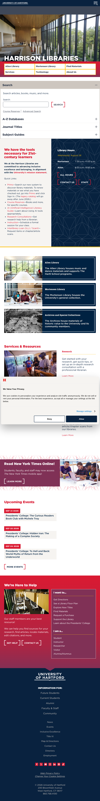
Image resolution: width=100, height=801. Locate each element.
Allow (81, 419)
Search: (6, 99)
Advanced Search (32, 111)
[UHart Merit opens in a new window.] (58, 764)
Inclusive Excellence (50, 731)
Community (50, 713)
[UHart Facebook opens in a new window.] (36, 764)
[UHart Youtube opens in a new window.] (45, 764)
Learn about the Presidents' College (72, 623)
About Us (71, 72)
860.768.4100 (50, 793)
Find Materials (74, 66)
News (50, 722)
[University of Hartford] (15, 3)
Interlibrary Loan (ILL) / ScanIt (23, 228)
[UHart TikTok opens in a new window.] (63, 764)
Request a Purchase (64, 615)
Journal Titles (12, 126)
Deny (49, 419)
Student (58, 638)
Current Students (50, 697)
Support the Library (64, 619)
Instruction (12, 222)
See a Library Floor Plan (66, 603)
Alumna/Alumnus (62, 653)
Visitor (57, 650)
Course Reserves (11, 111)
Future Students (50, 692)
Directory (50, 750)
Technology (42, 72)
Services (9, 72)
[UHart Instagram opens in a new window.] (50, 764)
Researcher (59, 646)
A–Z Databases (13, 119)
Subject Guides (13, 134)
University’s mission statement (30, 172)
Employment (50, 755)
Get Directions (61, 599)
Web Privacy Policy (50, 773)
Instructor (58, 642)
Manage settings (84, 411)
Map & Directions (50, 741)
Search (7, 85)
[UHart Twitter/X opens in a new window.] (41, 764)
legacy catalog (28, 196)
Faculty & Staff (50, 708)
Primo (10, 184)
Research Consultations (19, 216)
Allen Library (12, 66)
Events (50, 727)
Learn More (68, 376)
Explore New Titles (63, 607)
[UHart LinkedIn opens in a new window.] (54, 764)
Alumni (50, 703)
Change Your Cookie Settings (50, 776)
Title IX (50, 736)
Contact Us (50, 746)
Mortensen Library (46, 66)
